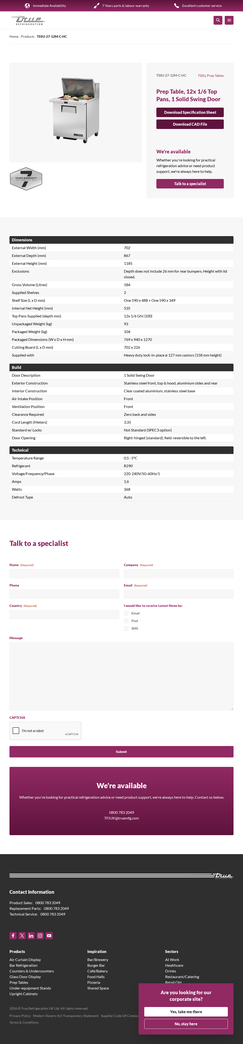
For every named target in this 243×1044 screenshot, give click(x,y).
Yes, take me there (186, 1011)
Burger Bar (96, 965)
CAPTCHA (17, 717)
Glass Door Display (25, 976)
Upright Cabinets (23, 993)
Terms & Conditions (24, 1022)
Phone (14, 585)
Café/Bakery (97, 971)
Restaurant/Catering (182, 976)
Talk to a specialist (190, 183)
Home (14, 36)
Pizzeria (93, 982)
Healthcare (174, 965)
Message (16, 638)
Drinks (170, 971)
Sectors (171, 951)
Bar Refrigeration (23, 965)
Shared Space (98, 988)
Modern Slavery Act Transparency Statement (65, 1016)
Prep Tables (215, 75)
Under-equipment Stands (30, 988)
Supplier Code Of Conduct (120, 1016)
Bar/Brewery (97, 959)
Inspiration (96, 951)
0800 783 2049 (121, 812)
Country (23, 606)
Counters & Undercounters (31, 971)
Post (134, 621)
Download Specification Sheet (190, 112)
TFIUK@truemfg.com (121, 818)
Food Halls (96, 976)
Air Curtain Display (25, 959)
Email (135, 585)
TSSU (202, 75)
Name (21, 565)
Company (138, 565)
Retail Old (173, 982)
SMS (134, 628)
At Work (172, 959)
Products (27, 36)
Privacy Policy (20, 1016)
